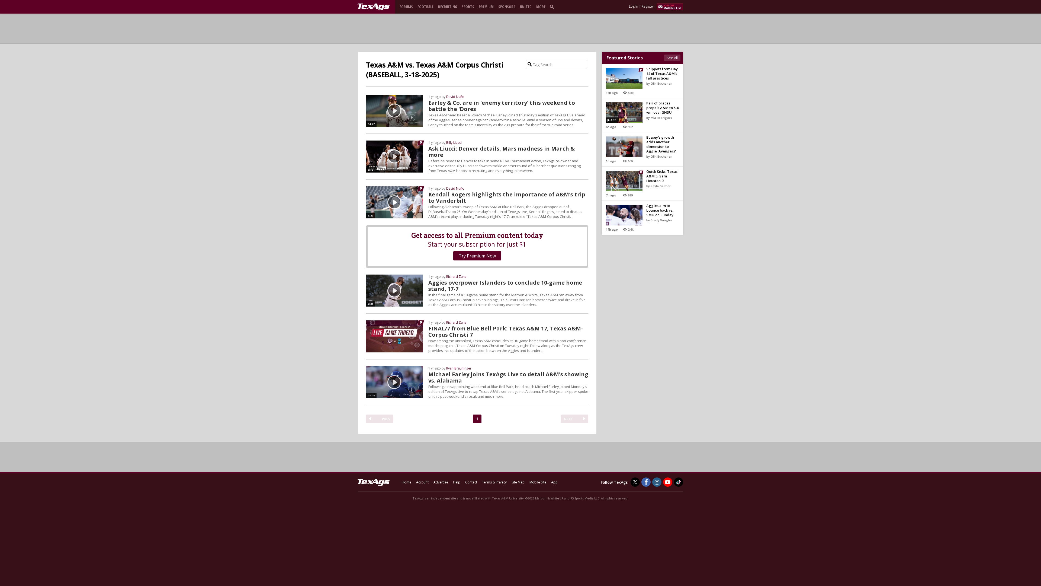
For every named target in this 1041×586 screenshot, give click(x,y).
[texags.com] (374, 7)
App (554, 482)
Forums (406, 6)
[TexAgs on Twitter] (635, 482)
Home (406, 482)
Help (456, 482)
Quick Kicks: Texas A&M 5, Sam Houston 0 (661, 176)
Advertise (440, 482)
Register (648, 6)
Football (425, 6)
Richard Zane (456, 276)
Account (422, 482)
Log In (633, 6)
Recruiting (447, 6)
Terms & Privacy (494, 482)
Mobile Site (537, 482)
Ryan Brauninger (458, 368)
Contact (471, 482)
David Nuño (455, 96)
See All (672, 57)
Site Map (518, 482)
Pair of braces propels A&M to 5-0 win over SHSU (662, 108)
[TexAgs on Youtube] (667, 482)
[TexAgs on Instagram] (656, 482)
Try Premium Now (477, 256)
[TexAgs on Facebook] (646, 482)
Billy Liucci (454, 142)
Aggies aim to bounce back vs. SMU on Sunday (659, 210)
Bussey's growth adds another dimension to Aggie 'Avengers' (661, 144)
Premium (486, 6)
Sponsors (506, 6)
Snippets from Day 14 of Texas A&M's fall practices (662, 73)
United (526, 6)
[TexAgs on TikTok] (678, 482)
